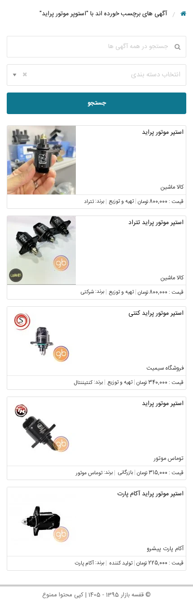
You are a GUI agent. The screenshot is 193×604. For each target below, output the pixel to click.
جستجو (97, 103)
